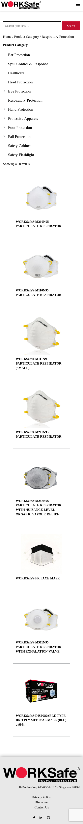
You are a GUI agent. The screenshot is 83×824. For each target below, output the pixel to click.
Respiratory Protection (25, 100)
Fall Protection (19, 137)
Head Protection (20, 82)
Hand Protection (20, 109)
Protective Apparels (23, 118)
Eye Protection (19, 91)
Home (7, 37)
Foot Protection (20, 127)
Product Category (26, 37)
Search (71, 25)
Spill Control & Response (28, 64)
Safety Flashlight (21, 155)
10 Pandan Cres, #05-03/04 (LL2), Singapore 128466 (49, 787)
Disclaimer (41, 802)
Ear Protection (19, 55)
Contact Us (41, 807)
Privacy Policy (41, 797)
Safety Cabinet (19, 146)
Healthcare (16, 73)
